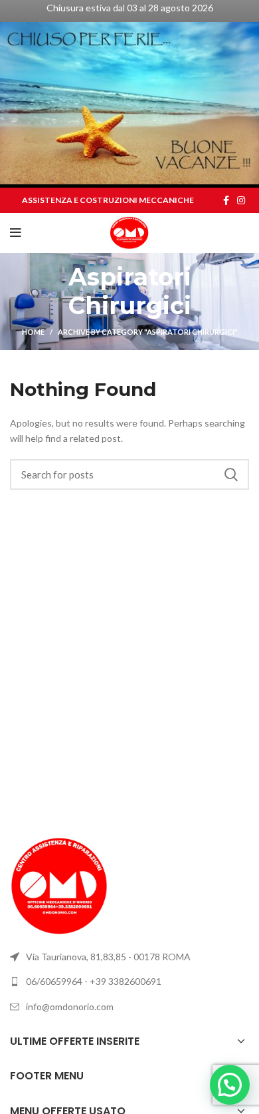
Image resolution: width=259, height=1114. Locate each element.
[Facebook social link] (226, 200)
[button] (230, 1085)
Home (33, 331)
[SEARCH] (231, 474)
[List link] (129, 981)
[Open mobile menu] (15, 233)
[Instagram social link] (241, 200)
